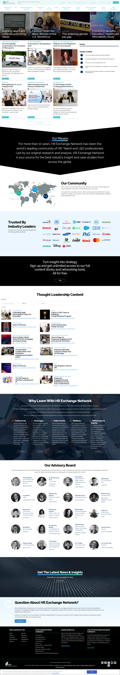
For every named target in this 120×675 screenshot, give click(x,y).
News (11, 633)
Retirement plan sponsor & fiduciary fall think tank (38, 85)
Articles (23, 633)
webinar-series (39, 647)
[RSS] (109, 666)
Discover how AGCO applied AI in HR (95, 62)
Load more (40, 123)
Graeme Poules (105, 527)
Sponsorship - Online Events (43, 645)
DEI (16, 7)
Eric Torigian (78, 543)
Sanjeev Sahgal (27, 543)
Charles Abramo (27, 477)
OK (92, 672)
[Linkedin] (102, 663)
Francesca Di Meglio (69, 48)
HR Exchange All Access (81, 2)
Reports (11, 641)
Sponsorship (93, 2)
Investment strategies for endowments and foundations (99, 59)
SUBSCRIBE (60, 581)
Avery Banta (78, 477)
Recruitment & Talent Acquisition (91, 8)
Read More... (5, 78)
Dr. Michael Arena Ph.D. (21, 343)
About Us (101, 2)
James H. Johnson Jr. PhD (44, 48)
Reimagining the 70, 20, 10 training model (11, 85)
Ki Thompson (52, 541)
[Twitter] (109, 663)
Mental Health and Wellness (66, 8)
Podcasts (12, 637)
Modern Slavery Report (87, 665)
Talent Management (113, 8)
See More (21, 451)
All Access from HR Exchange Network (46, 653)
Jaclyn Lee (104, 510)
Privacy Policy (76, 665)
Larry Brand (26, 495)
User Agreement (40, 637)
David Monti (26, 527)
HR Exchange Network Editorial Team (25, 318)
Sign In (109, 2)
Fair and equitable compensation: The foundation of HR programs (13, 46)
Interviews (24, 635)
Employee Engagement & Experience (26, 8)
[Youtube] (112, 663)
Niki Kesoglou (79, 509)
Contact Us (20, 621)
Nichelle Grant (105, 493)
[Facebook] (105, 663)
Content (62, 2)
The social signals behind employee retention (97, 55)
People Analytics (78, 8)
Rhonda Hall (26, 509)
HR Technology (49, 8)
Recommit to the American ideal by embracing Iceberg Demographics (100, 72)
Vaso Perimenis (79, 524)
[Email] (115, 663)
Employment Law (40, 8)
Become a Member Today (42, 649)
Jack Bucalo (15, 50)
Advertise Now (65, 645)
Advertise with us (40, 639)
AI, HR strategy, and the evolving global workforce (63, 85)
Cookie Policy (39, 641)
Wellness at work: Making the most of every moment (64, 45)
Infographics (24, 639)
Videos (11, 635)
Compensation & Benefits (8, 8)
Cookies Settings (60, 667)
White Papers (13, 639)
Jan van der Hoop (106, 543)
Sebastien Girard (80, 495)
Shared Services (104, 8)
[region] (60, 672)
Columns (23, 641)
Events (69, 2)
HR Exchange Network (44, 89)
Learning (56, 7)
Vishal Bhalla (105, 478)
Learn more (90, 647)
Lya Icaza (15, 89)
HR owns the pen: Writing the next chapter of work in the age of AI (101, 67)
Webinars (24, 637)
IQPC (69, 662)
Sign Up (116, 2)
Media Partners (39, 651)
